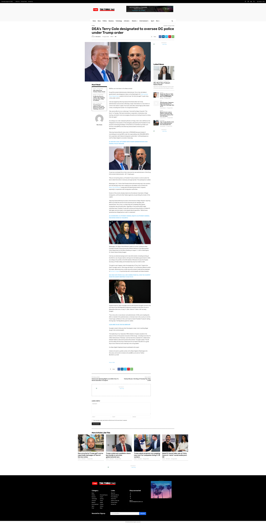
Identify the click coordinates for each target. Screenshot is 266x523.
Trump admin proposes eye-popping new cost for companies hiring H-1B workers (147, 455)
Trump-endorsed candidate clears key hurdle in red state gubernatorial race (118, 455)
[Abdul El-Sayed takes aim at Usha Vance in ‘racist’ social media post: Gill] (175, 443)
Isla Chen (161, 98)
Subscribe (142, 513)
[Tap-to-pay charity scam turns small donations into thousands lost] (156, 122)
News (94, 103)
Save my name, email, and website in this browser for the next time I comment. (110, 420)
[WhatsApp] (173, 36)
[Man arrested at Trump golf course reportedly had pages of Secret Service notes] (91, 443)
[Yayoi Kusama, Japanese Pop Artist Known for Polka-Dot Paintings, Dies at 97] (156, 103)
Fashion (94, 88)
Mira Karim (98, 36)
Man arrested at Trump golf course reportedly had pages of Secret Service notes (90, 455)
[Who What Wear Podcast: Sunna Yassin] (164, 73)
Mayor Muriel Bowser (114, 187)
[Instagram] (248, 1)
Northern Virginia (114, 271)
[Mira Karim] (93, 37)
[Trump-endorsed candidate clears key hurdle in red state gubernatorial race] (119, 443)
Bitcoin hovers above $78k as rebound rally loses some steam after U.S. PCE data (166, 114)
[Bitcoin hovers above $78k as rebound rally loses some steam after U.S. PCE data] (156, 113)
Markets (161, 110)
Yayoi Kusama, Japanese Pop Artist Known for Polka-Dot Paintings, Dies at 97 (99, 107)
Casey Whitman (163, 117)
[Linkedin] (251, 1)
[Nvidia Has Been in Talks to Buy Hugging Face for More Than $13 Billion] (156, 95)
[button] (172, 21)
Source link (112, 362)
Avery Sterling (160, 81)
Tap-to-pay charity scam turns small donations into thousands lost (167, 123)
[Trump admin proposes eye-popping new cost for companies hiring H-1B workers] (147, 443)
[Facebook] (245, 1)
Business (94, 94)
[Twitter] (253, 1)
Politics (93, 25)
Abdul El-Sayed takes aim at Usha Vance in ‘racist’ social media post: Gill (174, 455)
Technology (162, 120)
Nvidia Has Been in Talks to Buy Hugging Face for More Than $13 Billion (99, 98)
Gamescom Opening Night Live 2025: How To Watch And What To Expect (105, 379)
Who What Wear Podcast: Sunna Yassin (99, 91)
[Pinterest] (169, 36)
